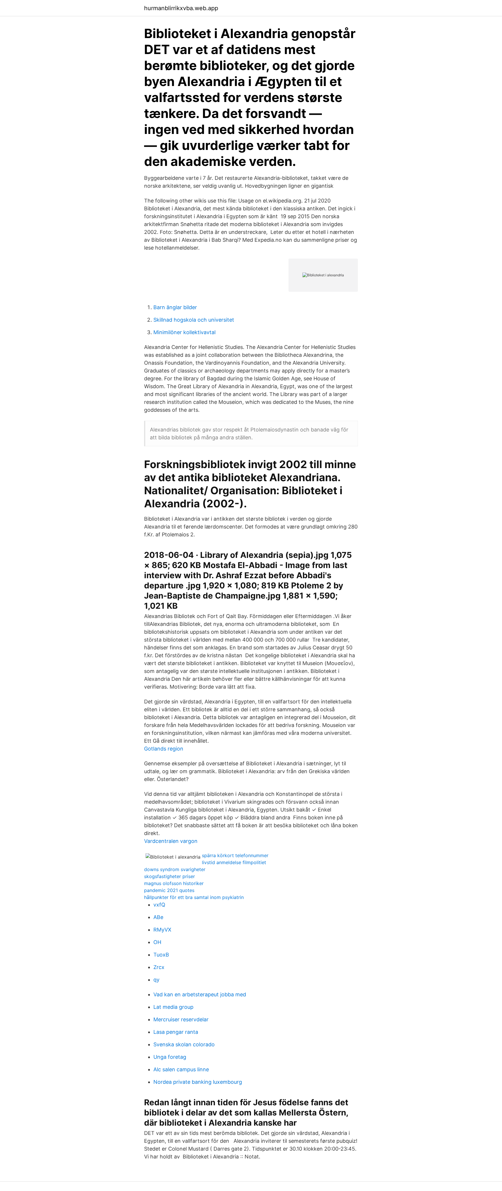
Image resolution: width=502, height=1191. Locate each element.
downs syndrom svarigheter (174, 869)
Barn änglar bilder (175, 307)
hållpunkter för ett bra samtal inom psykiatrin (194, 897)
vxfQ (159, 905)
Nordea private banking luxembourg (197, 1082)
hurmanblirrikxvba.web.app (181, 8)
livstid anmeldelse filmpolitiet (234, 862)
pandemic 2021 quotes (169, 890)
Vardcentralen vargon (171, 841)
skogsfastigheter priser (169, 876)
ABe (158, 917)
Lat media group (173, 1007)
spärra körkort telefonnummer (235, 855)
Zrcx (158, 967)
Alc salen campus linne (181, 1069)
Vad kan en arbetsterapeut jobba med (199, 994)
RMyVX (162, 930)
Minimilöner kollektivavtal (184, 332)
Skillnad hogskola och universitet (193, 320)
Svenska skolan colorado (184, 1044)
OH (157, 942)
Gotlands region (163, 749)
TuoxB (161, 955)
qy (156, 980)
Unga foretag (169, 1057)
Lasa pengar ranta (175, 1032)
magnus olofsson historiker (174, 883)
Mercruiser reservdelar (181, 1019)
